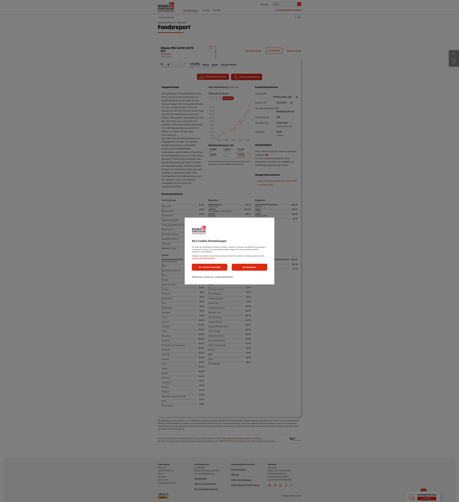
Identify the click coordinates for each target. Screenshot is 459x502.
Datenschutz (197, 277)
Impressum (208, 277)
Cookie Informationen (224, 277)
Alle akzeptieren (249, 267)
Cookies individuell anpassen (203, 258)
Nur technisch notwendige (209, 267)
